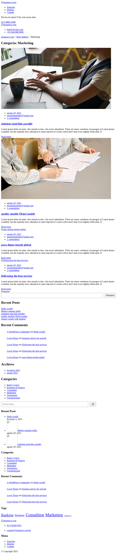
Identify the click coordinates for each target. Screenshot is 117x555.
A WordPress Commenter (18, 332)
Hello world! (7, 308)
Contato (10, 12)
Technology (12, 395)
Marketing (11, 393)
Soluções (11, 7)
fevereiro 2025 (13, 370)
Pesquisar (5, 291)
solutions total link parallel (16, 123)
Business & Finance (16, 387)
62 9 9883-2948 (8, 22)
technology (68, 515)
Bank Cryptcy (13, 385)
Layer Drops (12, 338)
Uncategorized (13, 398)
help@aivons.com (15, 29)
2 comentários (13, 118)
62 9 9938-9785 (14, 525)
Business (19, 515)
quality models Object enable (18, 213)
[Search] (93, 404)
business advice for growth (34, 338)
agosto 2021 (12, 373)
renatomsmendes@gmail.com (20, 115)
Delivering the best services (16, 275)
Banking (7, 515)
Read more (6, 136)
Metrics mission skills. (11, 311)
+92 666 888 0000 (15, 32)
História (10, 10)
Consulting (12, 390)
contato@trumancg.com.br (19, 530)
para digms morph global (16, 244)
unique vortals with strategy (13, 319)
